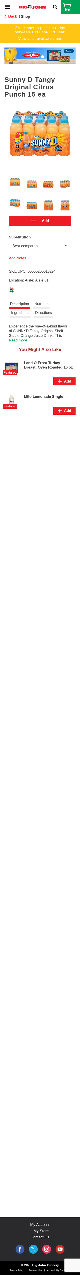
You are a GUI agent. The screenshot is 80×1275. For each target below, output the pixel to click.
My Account (40, 1225)
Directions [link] (43, 313)
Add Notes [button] (17, 258)
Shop (25, 16)
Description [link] (19, 304)
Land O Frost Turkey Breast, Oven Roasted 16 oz (48, 365)
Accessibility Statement (59, 1270)
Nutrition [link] (41, 304)
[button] (37, 56)
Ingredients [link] (20, 313)
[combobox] (40, 246)
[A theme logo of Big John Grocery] (32, 7)
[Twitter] (33, 1249)
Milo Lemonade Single (43, 397)
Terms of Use (35, 1270)
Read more (18, 340)
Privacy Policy (17, 1270)
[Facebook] (20, 1249)
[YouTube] (46, 1249)
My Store (41, 1231)
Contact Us (40, 1237)
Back (12, 16)
